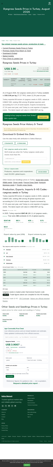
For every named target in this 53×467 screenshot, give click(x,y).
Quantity (7, 367)
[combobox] (26, 337)
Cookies (49, 441)
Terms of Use (5, 428)
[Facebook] (9, 406)
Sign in (29, 416)
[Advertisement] (27, 25)
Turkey (34, 14)
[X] (6, 406)
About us (4, 412)
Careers (3, 414)
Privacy (41, 441)
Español (29, 436)
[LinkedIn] (3, 406)
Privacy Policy (5, 425)
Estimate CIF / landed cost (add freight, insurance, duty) (17, 373)
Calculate (10, 376)
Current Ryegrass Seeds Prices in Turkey (18, 48)
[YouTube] (15, 406)
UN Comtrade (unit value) (14, 352)
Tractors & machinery (32, 405)
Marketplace (30, 400)
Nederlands (48, 436)
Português (24, 436)
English (9, 436)
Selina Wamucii (7, 396)
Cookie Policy (5, 430)
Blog (3, 419)
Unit (28, 367)
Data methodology (32, 412)
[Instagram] (12, 406)
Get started (30, 414)
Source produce (31, 402)
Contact (3, 416)
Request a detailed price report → (26, 383)
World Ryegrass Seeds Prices (20, 14)
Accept (27, 465)
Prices (30, 14)
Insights (3, 40)
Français (14, 436)
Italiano (33, 436)
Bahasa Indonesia (41, 436)
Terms (45, 441)
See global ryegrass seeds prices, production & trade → (24, 44)
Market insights (31, 398)
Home (11, 14)
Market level (29, 357)
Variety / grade (9, 357)
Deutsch (19, 436)
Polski (3, 438)
